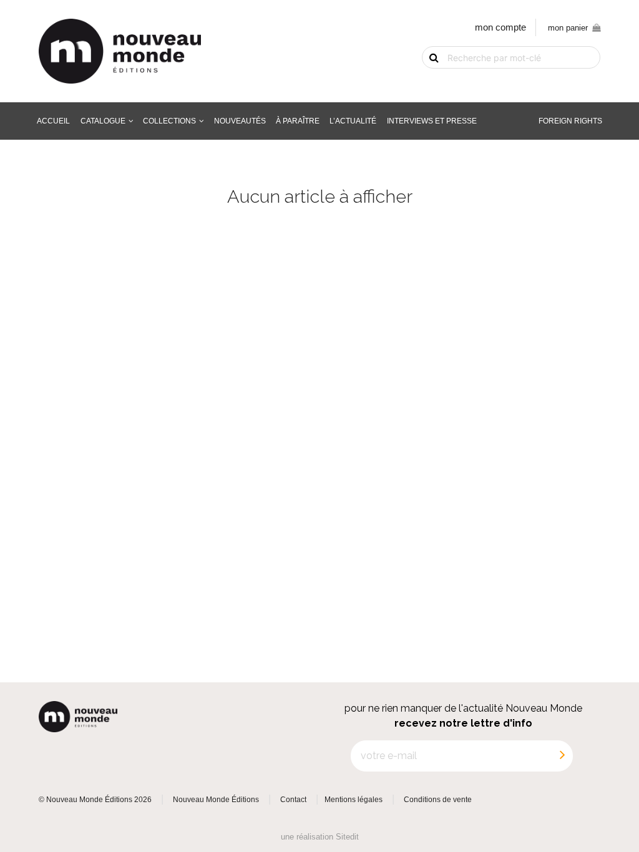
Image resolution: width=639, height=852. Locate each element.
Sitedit (347, 836)
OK (426, 78)
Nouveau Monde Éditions (216, 799)
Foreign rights (570, 121)
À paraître (298, 121)
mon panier (568, 27)
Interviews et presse (432, 121)
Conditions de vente (438, 799)
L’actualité (352, 121)
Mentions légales (353, 799)
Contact (293, 799)
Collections (169, 121)
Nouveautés (240, 121)
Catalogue (102, 121)
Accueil (53, 121)
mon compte (500, 27)
